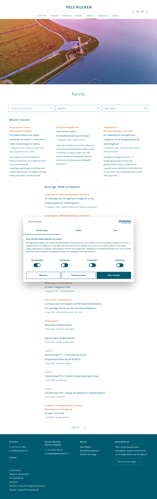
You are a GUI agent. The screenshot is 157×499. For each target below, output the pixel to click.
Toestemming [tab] (41, 230)
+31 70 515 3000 (18, 447)
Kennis (90, 15)
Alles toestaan (114, 275)
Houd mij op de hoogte (126, 462)
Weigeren (43, 275)
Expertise (67, 15)
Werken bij (103, 15)
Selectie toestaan (78, 275)
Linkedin (13, 457)
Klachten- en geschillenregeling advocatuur (27, 486)
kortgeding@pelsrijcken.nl (57, 453)
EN (142, 11)
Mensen (55, 15)
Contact (115, 15)
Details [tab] (79, 230)
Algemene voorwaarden (19, 474)
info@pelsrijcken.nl (19, 450)
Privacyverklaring (16, 478)
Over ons (42, 15)
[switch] (64, 265)
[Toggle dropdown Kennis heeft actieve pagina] (94, 16)
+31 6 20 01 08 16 (54, 450)
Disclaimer (13, 482)
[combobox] (31, 108)
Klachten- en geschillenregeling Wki (24, 490)
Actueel (78, 15)
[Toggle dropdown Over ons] (48, 16)
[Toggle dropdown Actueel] (83, 16)
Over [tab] (115, 230)
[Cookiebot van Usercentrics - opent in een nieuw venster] (120, 222)
